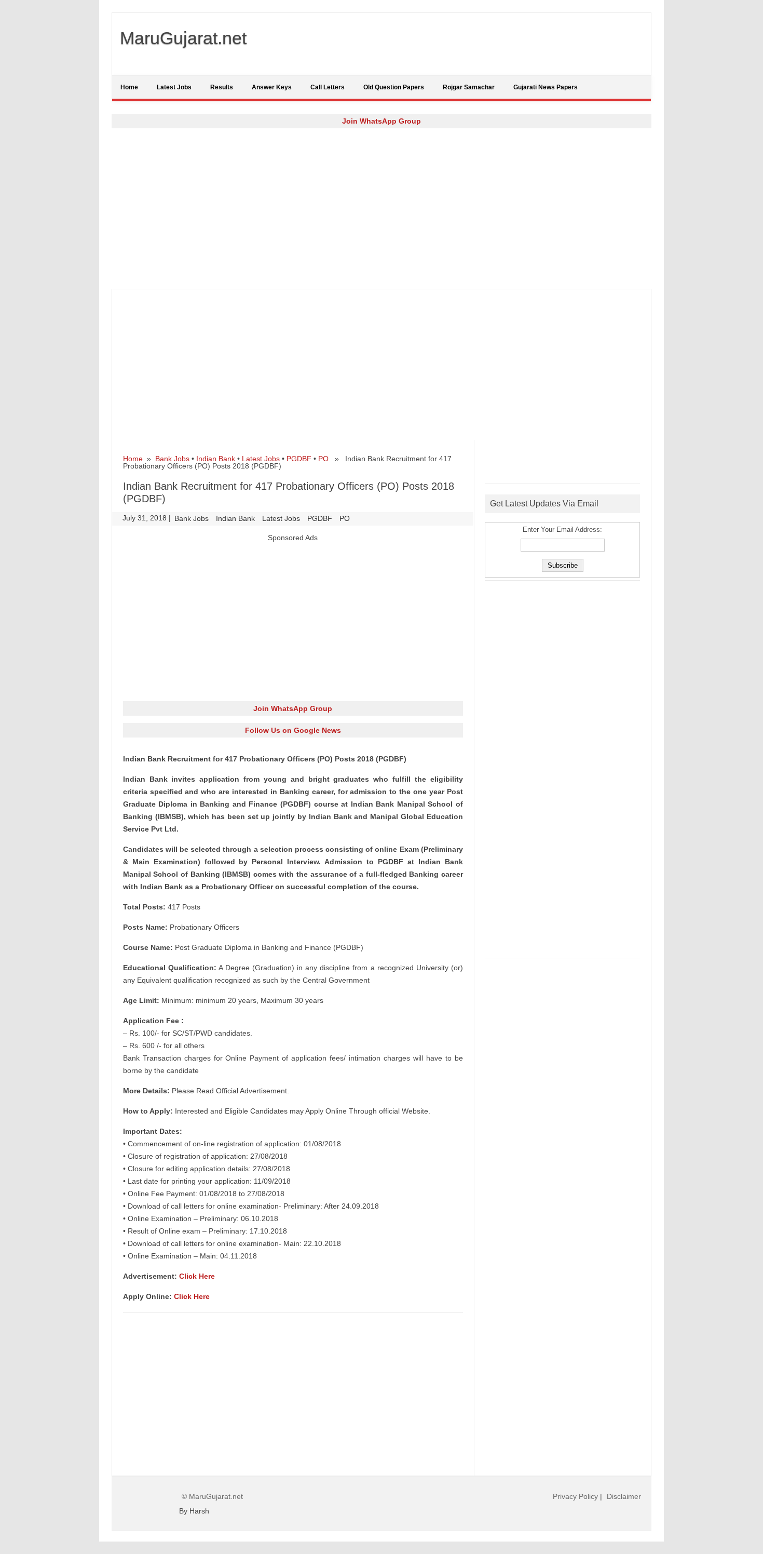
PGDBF (299, 458)
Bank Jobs (172, 458)
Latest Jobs (174, 87)
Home (129, 87)
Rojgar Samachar (469, 87)
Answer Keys (272, 87)
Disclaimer (624, 1496)
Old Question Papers (393, 87)
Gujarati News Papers (545, 87)
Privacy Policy (575, 1496)
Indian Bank (215, 458)
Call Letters (327, 87)
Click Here (197, 1276)
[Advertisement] (381, 208)
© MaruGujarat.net (212, 1496)
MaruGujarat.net (183, 38)
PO (323, 458)
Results (221, 87)
